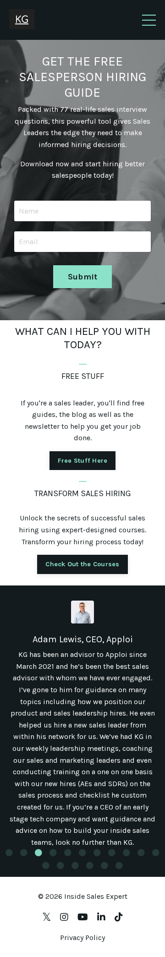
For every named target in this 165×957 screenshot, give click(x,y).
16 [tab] (104, 865)
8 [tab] (111, 852)
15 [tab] (89, 865)
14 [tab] (75, 865)
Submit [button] (83, 277)
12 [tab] (45, 865)
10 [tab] (141, 852)
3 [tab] (38, 852)
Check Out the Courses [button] (82, 564)
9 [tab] (126, 852)
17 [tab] (119, 865)
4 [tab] (53, 852)
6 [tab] (82, 852)
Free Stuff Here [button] (83, 461)
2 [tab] (23, 852)
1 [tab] (9, 852)
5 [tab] (67, 852)
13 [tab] (60, 865)
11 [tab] (155, 852)
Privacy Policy (82, 937)
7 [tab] (97, 852)
